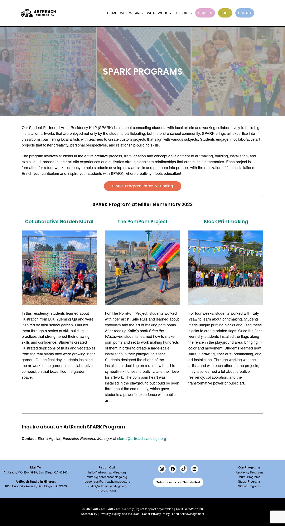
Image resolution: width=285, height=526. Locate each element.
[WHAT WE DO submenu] (170, 13)
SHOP (225, 13)
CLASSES (205, 13)
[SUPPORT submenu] (191, 13)
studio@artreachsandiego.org (107, 486)
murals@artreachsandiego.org (107, 477)
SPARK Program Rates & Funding (142, 185)
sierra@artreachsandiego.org (141, 438)
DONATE (245, 13)
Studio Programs (249, 481)
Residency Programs (249, 472)
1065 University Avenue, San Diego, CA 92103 (36, 486)
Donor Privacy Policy (156, 514)
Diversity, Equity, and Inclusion (120, 514)
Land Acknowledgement (188, 514)
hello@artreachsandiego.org (107, 472)
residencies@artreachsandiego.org (107, 481)
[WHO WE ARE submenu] (143, 13)
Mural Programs (249, 477)
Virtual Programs (249, 486)
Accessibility (89, 514)
